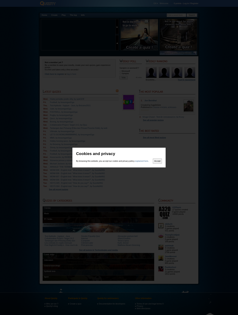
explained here (141, 161)
